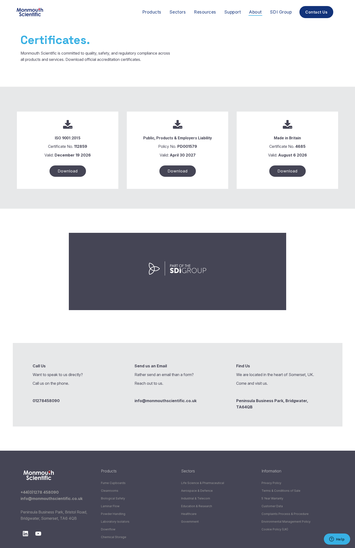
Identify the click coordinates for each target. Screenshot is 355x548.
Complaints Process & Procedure (285, 514)
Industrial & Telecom (195, 498)
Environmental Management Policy (286, 521)
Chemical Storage (113, 537)
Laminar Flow (110, 506)
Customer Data (272, 506)
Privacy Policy (271, 483)
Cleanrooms (109, 490)
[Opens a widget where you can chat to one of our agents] (337, 540)
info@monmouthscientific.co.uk (52, 498)
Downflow (108, 529)
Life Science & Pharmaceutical (202, 483)
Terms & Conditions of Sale (281, 490)
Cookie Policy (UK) (275, 529)
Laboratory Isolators (115, 521)
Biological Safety (113, 498)
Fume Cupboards (113, 483)
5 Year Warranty (272, 498)
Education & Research (196, 506)
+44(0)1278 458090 (40, 492)
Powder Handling (113, 514)
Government (190, 521)
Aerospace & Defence (197, 490)
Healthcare (189, 514)
